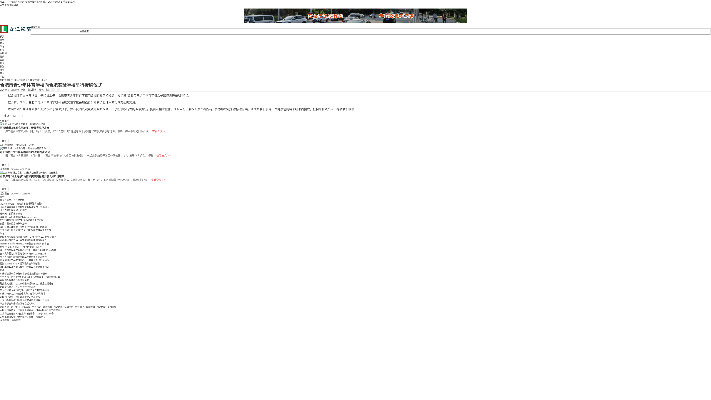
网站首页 (4, 307)
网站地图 (58, 307)
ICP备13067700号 (45, 313)
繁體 (41, 90)
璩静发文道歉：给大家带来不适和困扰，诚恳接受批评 (26, 283)
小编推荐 (4, 121)
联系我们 (47, 307)
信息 (2, 43)
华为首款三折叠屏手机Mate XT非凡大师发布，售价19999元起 (30, 277)
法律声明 (68, 307)
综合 (2, 40)
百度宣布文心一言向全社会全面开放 (18, 287)
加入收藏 (13, 5)
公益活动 (90, 307)
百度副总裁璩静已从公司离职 (14, 280)
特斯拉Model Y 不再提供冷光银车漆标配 (20, 263)
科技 (2, 50)
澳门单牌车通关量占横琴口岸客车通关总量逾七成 (24, 267)
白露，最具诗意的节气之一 (13, 223)
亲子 (2, 73)
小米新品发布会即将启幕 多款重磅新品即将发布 (23, 273)
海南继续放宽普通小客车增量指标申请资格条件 (23, 240)
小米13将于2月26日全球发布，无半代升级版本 (23, 293)
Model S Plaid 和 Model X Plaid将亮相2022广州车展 (24, 243)
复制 (48, 90)
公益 (2, 76)
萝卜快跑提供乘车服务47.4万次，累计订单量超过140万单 (28, 250)
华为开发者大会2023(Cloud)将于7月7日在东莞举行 (24, 290)
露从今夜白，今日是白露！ (13, 200)
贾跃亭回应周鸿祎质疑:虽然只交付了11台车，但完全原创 (28, 237)
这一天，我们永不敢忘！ (12, 213)
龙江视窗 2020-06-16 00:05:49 (15, 169)
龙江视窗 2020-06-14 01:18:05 (15, 193)
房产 (2, 56)
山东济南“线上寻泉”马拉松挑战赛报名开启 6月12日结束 (32, 176)
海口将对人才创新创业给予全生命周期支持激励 (23, 227)
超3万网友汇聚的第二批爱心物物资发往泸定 (21, 220)
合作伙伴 (79, 307)
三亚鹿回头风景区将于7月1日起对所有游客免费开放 (25, 230)
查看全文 (159, 131)
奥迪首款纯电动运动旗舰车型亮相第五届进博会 (23, 257)
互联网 (3, 53)
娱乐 (2, 60)
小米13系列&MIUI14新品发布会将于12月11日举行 (24, 300)
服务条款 (25, 307)
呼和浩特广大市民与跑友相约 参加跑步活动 (25, 152)
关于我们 (15, 307)
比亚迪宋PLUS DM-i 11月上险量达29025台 (21, 247)
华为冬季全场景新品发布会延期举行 (18, 303)
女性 (2, 70)
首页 (2, 36)
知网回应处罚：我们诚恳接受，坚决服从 (20, 297)
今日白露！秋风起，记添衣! (13, 210)
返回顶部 (111, 307)
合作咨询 (36, 307)
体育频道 (35, 27)
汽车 (2, 46)
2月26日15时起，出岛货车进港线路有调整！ (21, 203)
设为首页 (4, 5)
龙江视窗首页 (21, 80)
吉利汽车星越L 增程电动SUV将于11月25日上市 (23, 253)
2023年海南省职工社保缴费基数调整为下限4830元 (24, 207)
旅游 (2, 66)
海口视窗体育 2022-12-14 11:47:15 (17, 145)
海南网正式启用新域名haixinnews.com (18, 217)
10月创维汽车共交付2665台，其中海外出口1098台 (24, 260)
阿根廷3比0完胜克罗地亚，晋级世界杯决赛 (24, 127)
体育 (2, 63)
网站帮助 (101, 307)
